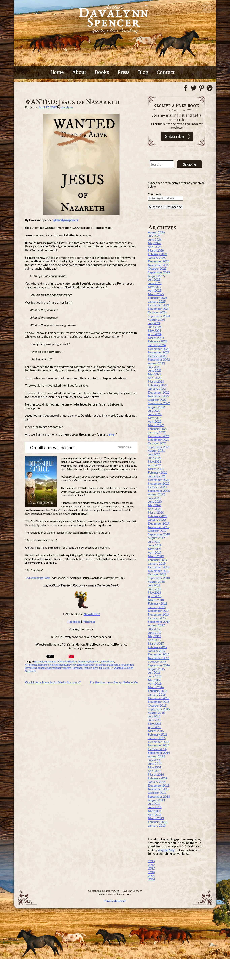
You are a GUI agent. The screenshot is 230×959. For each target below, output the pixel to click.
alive (111, 434)
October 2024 (157, 312)
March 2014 (156, 774)
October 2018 (157, 574)
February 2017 (157, 647)
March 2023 (156, 381)
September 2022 (159, 403)
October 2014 (157, 749)
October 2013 (157, 793)
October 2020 (157, 487)
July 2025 (154, 279)
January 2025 (157, 301)
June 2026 (154, 239)
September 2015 (159, 709)
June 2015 (154, 720)
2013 (151, 861)
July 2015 (154, 716)
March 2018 (156, 600)
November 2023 (158, 352)
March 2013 (156, 818)
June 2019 (154, 545)
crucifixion (127, 664)
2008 (151, 879)
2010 (151, 872)
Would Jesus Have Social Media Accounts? (53, 682)
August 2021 (156, 450)
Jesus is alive (91, 667)
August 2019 (156, 538)
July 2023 (154, 367)
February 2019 (157, 560)
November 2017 (158, 614)
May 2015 (154, 723)
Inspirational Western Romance (64, 667)
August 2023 (156, 363)
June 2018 (154, 589)
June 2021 (154, 458)
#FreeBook (107, 661)
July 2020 (154, 498)
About (79, 72)
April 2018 (154, 596)
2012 (151, 865)
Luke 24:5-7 (106, 667)
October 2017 (157, 618)
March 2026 (156, 250)
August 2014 (156, 756)
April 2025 (154, 290)
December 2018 (158, 567)
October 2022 (157, 399)
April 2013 (154, 814)
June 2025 (154, 283)
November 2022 (158, 396)
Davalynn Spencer (35, 667)
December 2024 (158, 305)
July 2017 (154, 629)
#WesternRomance (83, 664)
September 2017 (159, 621)
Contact (166, 72)
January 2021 (157, 476)
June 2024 (154, 327)
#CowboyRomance (89, 661)
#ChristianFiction (67, 661)
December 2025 (158, 261)
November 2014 (158, 745)
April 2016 (154, 683)
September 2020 (159, 490)
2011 (151, 868)
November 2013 (158, 789)
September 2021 (159, 447)
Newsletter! (92, 614)
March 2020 (156, 512)
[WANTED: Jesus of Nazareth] (81, 164)
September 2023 (159, 359)
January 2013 (157, 825)
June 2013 (154, 807)
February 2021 (157, 472)
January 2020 (157, 519)
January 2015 (157, 738)
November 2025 (158, 265)
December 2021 (158, 436)
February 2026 (157, 254)
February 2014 (157, 778)
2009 (151, 876)
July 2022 (154, 410)
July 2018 (154, 585)
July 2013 (154, 803)
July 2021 (154, 454)
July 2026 (154, 236)
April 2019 (154, 552)
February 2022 (157, 429)
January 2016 (157, 694)
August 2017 (156, 625)
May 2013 (154, 811)
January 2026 (157, 258)
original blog (166, 850)
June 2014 (154, 763)
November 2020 (158, 483)
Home (57, 72)
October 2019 (157, 530)
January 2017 (157, 651)
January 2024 (157, 345)
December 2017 (158, 610)
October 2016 (157, 662)
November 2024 (158, 308)
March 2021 (156, 469)
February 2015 (157, 734)
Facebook (74, 621)
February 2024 (157, 341)
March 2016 (156, 687)
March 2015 (156, 731)
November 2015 (158, 701)
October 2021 (157, 443)
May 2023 (154, 374)
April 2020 (154, 509)
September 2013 (159, 796)
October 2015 (157, 705)
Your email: (155, 194)
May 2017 (154, 636)
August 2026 (156, 232)
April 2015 (154, 727)
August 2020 (156, 494)
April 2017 (154, 640)
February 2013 (157, 822)
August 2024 (156, 319)
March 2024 (156, 338)
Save (71, 656)
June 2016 (154, 676)
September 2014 (159, 752)
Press (123, 72)
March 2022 (156, 425)
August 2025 (156, 276)
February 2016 (157, 691)
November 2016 (158, 658)
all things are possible (108, 664)
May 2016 (154, 680)
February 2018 (157, 603)
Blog (143, 72)
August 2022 (156, 407)
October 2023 (157, 356)
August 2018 (156, 581)
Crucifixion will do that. (53, 447)
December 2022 (158, 392)
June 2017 (154, 632)
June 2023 (154, 370)
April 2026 (154, 247)
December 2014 (158, 742)
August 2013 (156, 800)
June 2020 (154, 501)
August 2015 (156, 712)
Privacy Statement (115, 900)
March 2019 (156, 556)
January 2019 (157, 563)
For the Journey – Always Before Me (114, 682)
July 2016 (154, 672)
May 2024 (154, 330)
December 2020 (158, 480)
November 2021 (158, 439)
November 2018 (158, 571)
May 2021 (154, 461)
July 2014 (154, 760)
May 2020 (154, 505)
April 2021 (154, 465)
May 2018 (154, 592)
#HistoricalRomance (37, 664)
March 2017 (156, 643)
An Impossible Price (37, 577)
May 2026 (154, 243)
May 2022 (154, 418)
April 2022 (154, 421)
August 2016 (156, 669)
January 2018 (157, 607)
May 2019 (154, 549)
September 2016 (159, 665)
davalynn (67, 107)
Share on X (124, 447)
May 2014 (154, 767)
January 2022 (157, 432)
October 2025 (157, 268)
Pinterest (89, 621)
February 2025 (157, 297)
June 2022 (154, 414)
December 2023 (158, 349)
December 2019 (158, 523)
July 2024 (154, 323)
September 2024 (159, 316)
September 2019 (159, 534)
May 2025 (154, 287)
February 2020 (157, 516)
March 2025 (156, 294)
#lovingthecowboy (60, 664)
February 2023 (157, 385)
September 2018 (159, 578)
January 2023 (157, 389)
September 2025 (159, 272)
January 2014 (157, 782)
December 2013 (158, 785)
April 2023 (154, 378)
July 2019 (154, 541)
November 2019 (158, 527)
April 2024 (154, 334)
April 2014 (154, 771)
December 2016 (158, 654)
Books (102, 72)
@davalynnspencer (65, 220)
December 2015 (158, 698)
